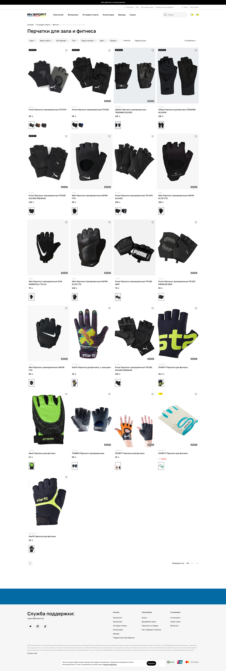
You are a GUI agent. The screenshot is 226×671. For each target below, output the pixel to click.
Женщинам (73, 15)
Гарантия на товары (150, 626)
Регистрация (194, 7)
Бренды (122, 15)
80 (192, 563)
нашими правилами (110, 664)
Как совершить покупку (151, 630)
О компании (175, 618)
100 (197, 563)
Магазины (130, 7)
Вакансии (174, 626)
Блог (137, 7)
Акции (133, 15)
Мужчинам (58, 15)
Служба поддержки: (50, 613)
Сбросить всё (140, 41)
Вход (186, 7)
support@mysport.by (35, 618)
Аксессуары (108, 15)
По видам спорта (91, 15)
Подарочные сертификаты (164, 7)
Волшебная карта (147, 7)
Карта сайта (175, 622)
